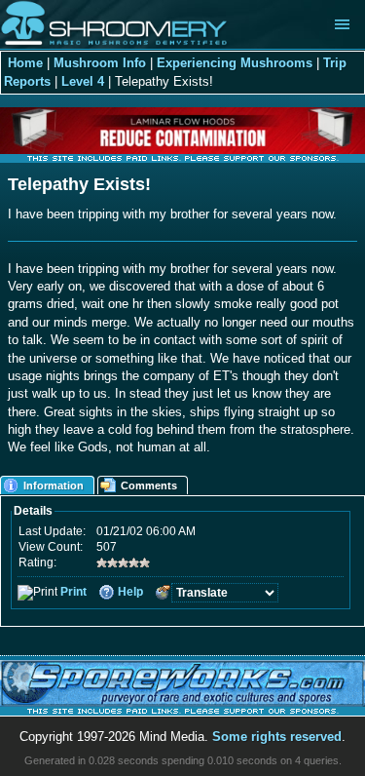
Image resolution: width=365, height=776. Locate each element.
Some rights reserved (277, 736)
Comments (149, 485)
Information (53, 485)
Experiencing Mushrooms (234, 63)
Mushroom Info (100, 63)
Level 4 (82, 81)
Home (25, 63)
